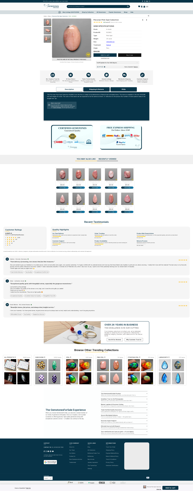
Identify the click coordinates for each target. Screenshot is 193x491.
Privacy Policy (110, 462)
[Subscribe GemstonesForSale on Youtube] (53, 451)
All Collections (91, 450)
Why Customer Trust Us (133, 339)
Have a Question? (131, 67)
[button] (144, 6)
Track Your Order (110, 447)
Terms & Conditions (111, 459)
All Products (9, 357)
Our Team (72, 450)
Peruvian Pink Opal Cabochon (62, 182)
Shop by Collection (88, 12)
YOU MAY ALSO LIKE (86, 159)
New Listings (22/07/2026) (71, 12)
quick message (57, 107)
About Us (71, 447)
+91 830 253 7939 (58, 447)
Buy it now (130, 55)
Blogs (125, 12)
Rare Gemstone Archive (75, 459)
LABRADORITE (163, 357)
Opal (68, 357)
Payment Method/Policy (112, 453)
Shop (49, 16)
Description (69, 89)
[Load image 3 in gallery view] (47, 39)
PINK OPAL (100, 357)
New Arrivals (91, 459)
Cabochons (39, 357)
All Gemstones (101, 12)
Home (45, 16)
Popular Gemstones (115, 12)
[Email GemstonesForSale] (48, 451)
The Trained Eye (92, 465)
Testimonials (72, 462)
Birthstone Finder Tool (94, 453)
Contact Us (72, 456)
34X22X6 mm (110, 42)
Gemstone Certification (112, 465)
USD (147, 6)
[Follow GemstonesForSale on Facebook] (44, 451)
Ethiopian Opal (133, 357)
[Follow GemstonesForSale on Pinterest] (50, 451)
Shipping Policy (110, 450)
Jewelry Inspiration (93, 462)
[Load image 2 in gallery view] (47, 30)
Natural (108, 45)
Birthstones (91, 456)
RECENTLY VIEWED (107, 159)
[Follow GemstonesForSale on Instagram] (46, 451)
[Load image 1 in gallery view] (47, 22)
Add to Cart (62, 187)
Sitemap (90, 468)
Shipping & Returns (96, 89)
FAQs (124, 89)
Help (132, 12)
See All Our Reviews (114, 339)
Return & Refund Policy (112, 456)
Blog (89, 447)
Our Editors (72, 453)
